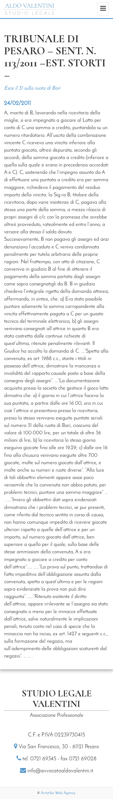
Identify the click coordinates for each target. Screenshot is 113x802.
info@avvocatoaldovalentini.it (60, 771)
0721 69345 (43, 759)
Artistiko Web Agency (58, 793)
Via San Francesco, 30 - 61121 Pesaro (59, 747)
